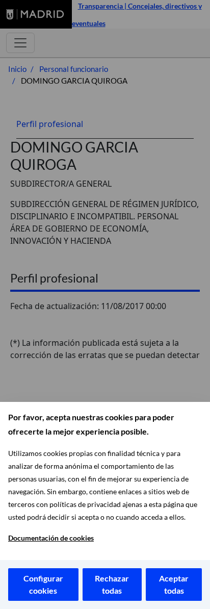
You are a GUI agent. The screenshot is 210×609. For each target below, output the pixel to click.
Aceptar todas (174, 584)
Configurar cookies (43, 584)
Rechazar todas (112, 584)
